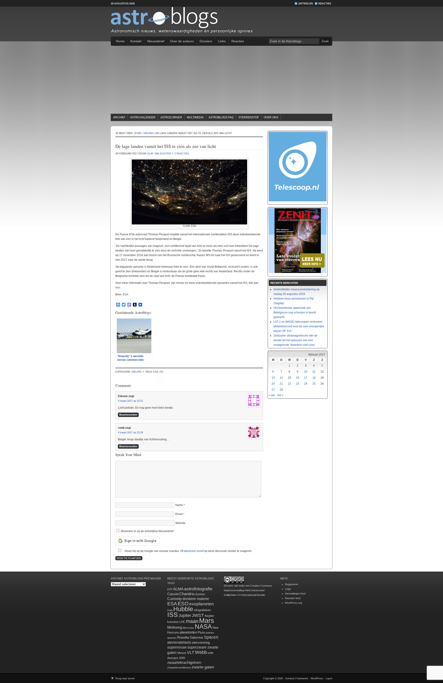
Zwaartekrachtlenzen (179, 667)
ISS (161, 371)
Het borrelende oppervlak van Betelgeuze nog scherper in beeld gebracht (294, 312)
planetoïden (188, 632)
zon (182, 657)
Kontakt (135, 41)
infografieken (202, 610)
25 (314, 383)
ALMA (178, 589)
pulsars (210, 632)
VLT (190, 652)
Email (179, 514)
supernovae (177, 647)
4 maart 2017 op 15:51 (130, 400)
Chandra (186, 594)
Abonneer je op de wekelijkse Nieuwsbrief (147, 531)
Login (288, 589)
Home (120, 41)
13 (273, 377)
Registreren (291, 584)
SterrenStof (248, 117)
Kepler (209, 616)
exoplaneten (201, 603)
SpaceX (211, 637)
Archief (119, 117)
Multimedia (195, 117)
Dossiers (206, 41)
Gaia (170, 610)
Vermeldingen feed (295, 593)
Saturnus (196, 637)
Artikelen (305, 3)
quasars (172, 637)
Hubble (183, 609)
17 (305, 377)
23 (297, 383)
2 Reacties (181, 153)
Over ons (271, 117)
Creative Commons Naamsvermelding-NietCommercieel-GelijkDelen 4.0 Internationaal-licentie (248, 590)
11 (313, 371)
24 (305, 383)
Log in (329, 678)
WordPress (317, 678)
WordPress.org (293, 602)
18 (314, 377)
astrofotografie (198, 588)
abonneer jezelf (194, 551)
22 (289, 383)
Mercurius (188, 627)
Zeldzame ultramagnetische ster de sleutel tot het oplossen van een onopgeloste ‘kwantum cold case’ (295, 340)
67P (169, 589)
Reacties (324, 3)
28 (281, 389)
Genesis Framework (296, 678)
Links (222, 41)
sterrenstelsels (179, 642)
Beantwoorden (128, 414)
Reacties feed (292, 598)
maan (192, 621)
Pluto (201, 632)
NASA (203, 626)
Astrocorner (171, 117)
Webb (201, 652)
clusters (200, 594)
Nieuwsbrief (155, 41)
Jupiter (185, 615)
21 (281, 383)
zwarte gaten (203, 667)
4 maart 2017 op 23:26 (130, 432)
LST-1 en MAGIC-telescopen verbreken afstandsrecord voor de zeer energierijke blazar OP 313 (298, 326)
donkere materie (196, 599)
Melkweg (174, 627)
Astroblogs (221, 22)
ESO (183, 603)
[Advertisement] (221, 80)
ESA (125, 294)
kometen (173, 622)
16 (297, 377)
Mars (206, 620)
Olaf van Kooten (159, 153)
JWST (198, 615)
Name (179, 505)
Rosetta (183, 637)
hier (117, 287)
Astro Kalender (143, 117)
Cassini (173, 594)
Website (180, 523)
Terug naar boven (125, 678)
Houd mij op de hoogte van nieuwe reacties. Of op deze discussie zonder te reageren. (188, 551)
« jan (272, 395)
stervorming (201, 642)
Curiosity (174, 599)
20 (273, 383)
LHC (182, 622)
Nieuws (136, 371)
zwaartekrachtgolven (184, 663)
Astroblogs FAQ (221, 117)
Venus (181, 653)
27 (273, 389)
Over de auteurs (182, 41)
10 (305, 371)
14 (281, 377)
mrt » (280, 395)
